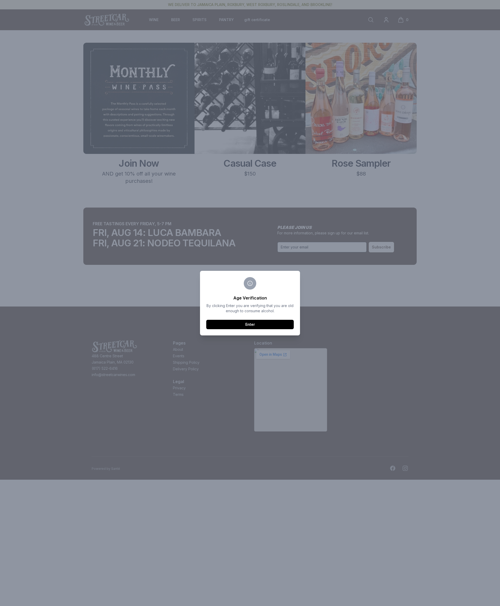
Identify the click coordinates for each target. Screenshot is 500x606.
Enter (250, 324)
